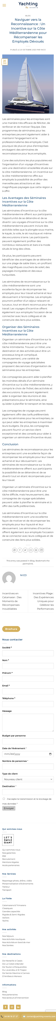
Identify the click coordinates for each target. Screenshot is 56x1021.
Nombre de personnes (15, 761)
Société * (7, 647)
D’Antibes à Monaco (12, 976)
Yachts (5, 920)
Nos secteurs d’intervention (15, 998)
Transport (6, 890)
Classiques (7, 908)
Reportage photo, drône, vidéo (17, 880)
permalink (28, 564)
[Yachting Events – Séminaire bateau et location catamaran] (28, 5)
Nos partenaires (10, 994)
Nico (43, 50)
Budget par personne (14, 735)
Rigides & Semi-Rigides (13, 914)
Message (7, 711)
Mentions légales (10, 862)
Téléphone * (8, 698)
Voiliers (5, 917)
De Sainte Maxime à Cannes (16, 973)
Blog (27, 16)
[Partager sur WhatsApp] (14, 550)
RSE (4, 856)
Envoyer (9, 808)
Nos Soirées (7, 945)
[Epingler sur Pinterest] (36, 550)
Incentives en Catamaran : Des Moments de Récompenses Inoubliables (12, 601)
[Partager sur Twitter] (25, 550)
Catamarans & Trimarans (14, 905)
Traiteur (6, 887)
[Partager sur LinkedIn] (41, 550)
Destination (9, 786)
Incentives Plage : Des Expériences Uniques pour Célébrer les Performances (43, 601)
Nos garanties (9, 853)
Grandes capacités (11, 911)
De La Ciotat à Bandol (12, 964)
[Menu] (4, 5)
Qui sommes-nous (11, 850)
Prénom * (7, 673)
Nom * (5, 660)
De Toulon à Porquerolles (14, 967)
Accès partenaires (10, 865)
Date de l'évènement (14, 748)
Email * (6, 685)
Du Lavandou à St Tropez (14, 970)
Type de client (10, 773)
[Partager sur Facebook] (19, 550)
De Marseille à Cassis (12, 960)
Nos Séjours (8, 936)
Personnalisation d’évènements (17, 883)
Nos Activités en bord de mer (16, 942)
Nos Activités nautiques (13, 939)
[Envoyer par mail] (30, 550)
